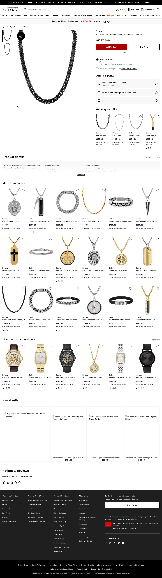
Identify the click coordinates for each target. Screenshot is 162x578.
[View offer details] (128, 83)
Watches (25, 27)
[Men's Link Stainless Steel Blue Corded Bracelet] (121, 202)
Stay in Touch (58, 530)
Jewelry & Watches (13, 27)
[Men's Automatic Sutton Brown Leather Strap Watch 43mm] (14, 358)
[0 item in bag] (158, 9)
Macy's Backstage (59, 513)
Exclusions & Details (120, 528)
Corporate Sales (84, 504)
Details (107, 40)
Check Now (132, 528)
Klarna (4, 504)
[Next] (157, 122)
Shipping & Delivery (9, 521)
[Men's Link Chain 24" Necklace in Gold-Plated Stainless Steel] (94, 202)
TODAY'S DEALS (16, 2)
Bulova (99, 31)
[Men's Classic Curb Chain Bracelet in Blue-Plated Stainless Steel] (41, 300)
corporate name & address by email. (118, 573)
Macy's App (57, 509)
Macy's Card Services (35, 517)
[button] (41, 70)
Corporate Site (84, 509)
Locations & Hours (59, 504)
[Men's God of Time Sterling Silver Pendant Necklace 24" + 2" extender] (94, 251)
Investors (82, 513)
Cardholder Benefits (34, 504)
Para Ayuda (6, 513)
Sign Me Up (132, 505)
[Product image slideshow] (47, 70)
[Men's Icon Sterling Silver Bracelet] (41, 251)
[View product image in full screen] (18, 107)
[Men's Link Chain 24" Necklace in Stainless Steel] (136, 122)
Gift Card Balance (34, 513)
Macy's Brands (58, 517)
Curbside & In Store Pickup (62, 500)
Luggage (106, 21)
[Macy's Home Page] (10, 9)
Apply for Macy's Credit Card (37, 500)
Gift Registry (57, 551)
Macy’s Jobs (83, 524)
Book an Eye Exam (59, 543)
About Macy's (83, 500)
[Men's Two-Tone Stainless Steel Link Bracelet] (68, 300)
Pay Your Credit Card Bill (36, 521)
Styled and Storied (85, 541)
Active (96, 21)
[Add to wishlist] (76, 33)
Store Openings (58, 539)
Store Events (57, 534)
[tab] (7, 36)
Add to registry (128, 53)
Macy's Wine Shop (59, 521)
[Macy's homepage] (3, 27)
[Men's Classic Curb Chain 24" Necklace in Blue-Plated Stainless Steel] (103, 122)
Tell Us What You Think (61, 547)
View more (81, 174)
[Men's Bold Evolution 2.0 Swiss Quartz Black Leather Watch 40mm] (148, 358)
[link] (103, 138)
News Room (83, 528)
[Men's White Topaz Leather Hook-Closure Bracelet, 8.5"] (121, 300)
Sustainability (83, 537)
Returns (4, 517)
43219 (110, 59)
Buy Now (144, 47)
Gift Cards (31, 509)
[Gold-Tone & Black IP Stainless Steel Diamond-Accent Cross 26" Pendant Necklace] (14, 251)
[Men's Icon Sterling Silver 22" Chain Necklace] (119, 122)
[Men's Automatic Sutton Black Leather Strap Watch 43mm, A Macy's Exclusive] (68, 358)
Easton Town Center (129, 69)
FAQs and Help (7, 500)
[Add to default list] (107, 116)
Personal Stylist (58, 526)
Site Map (82, 532)
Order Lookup (7, 509)
